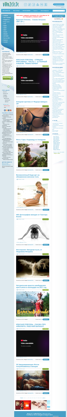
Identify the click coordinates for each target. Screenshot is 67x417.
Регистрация (58, 6)
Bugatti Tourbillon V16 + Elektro (58, 24)
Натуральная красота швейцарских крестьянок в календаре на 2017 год (7, 132)
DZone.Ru (5, 91)
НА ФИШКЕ (5, 96)
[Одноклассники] (62, 19)
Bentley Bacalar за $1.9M (57, 47)
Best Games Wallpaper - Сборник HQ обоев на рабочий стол (58, 76)
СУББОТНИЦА (6, 150)
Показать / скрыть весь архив (58, 152)
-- (8, 107)
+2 (45, 254)
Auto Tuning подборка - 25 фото (58, 46)
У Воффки (5, 95)
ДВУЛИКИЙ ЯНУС (6, 140)
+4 (45, 106)
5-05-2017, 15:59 (21, 289)
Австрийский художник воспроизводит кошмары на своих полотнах (57, 99)
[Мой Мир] (8, 110)
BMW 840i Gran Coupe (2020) (58, 59)
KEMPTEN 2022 (55, 89)
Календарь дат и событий (57, 123)
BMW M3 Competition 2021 (57, 56)
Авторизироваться (59, 4)
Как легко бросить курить (8, 119)
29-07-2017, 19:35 (21, 142)
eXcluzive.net (5, 93)
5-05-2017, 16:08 (21, 179)
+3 (45, 142)
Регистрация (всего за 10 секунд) (8, 78)
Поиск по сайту (55, 131)
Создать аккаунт (58, 16)
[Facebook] (33, 5)
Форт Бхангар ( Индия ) (7, 144)
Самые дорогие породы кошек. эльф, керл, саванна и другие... (7, 58)
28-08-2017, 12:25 (21, 66)
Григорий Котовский (6, 53)
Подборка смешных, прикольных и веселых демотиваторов (56, 93)
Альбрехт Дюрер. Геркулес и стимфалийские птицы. (7, 121)
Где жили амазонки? (6, 67)
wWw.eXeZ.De (6, 98)
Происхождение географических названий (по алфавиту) (57, 125)
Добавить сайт (6, 104)
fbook (5, 107)
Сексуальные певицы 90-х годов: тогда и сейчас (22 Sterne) (7, 61)
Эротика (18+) (30, 54)
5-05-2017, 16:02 (21, 254)
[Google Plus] (10, 110)
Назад (21, 398)
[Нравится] (47, 66)
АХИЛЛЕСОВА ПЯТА (7, 128)
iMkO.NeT (6, 101)
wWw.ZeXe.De (11, 4)
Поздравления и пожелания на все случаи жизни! (7, 136)
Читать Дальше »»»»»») (21, 52)
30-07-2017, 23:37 (21, 106)
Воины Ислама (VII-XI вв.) (8, 159)
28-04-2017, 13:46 (21, 328)
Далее (44, 398)
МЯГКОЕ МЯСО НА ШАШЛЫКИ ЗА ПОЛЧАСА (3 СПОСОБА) (7, 154)
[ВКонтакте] (5, 110)
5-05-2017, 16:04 (21, 219)
